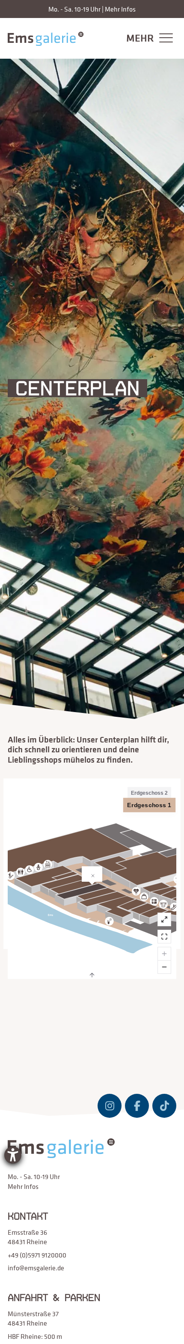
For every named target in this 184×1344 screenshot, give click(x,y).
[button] (147, 38)
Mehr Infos (120, 9)
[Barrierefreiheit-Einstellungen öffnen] (12, 1155)
